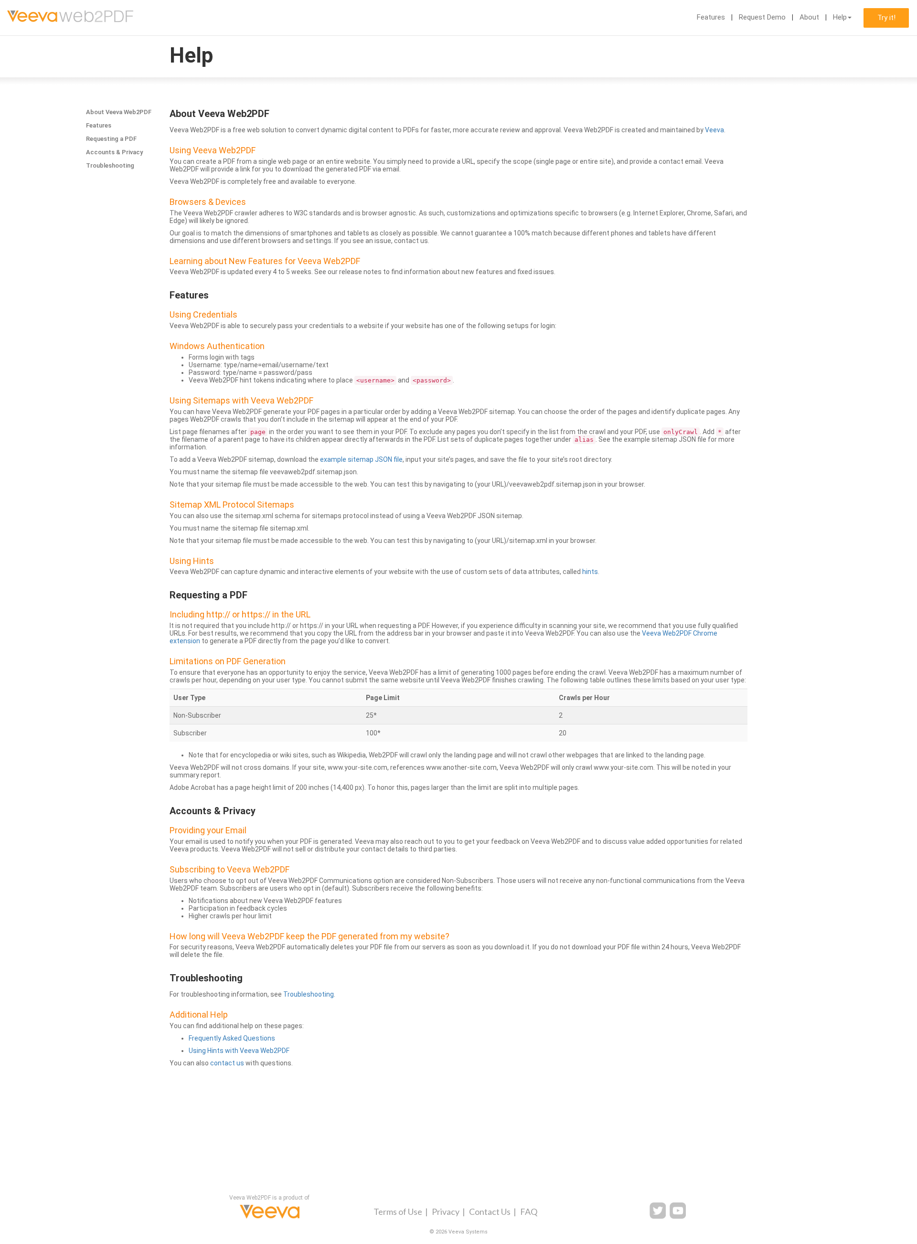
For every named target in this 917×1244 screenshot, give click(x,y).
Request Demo (762, 17)
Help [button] (840, 17)
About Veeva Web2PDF (118, 112)
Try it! (886, 17)
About (809, 17)
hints (590, 571)
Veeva (714, 130)
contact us (227, 1063)
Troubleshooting (110, 165)
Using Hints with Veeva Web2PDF (239, 1050)
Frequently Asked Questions (232, 1038)
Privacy (445, 1211)
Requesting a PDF (111, 138)
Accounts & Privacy (114, 152)
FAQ (528, 1211)
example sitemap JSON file (361, 459)
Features (711, 17)
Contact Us (490, 1211)
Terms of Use (397, 1211)
